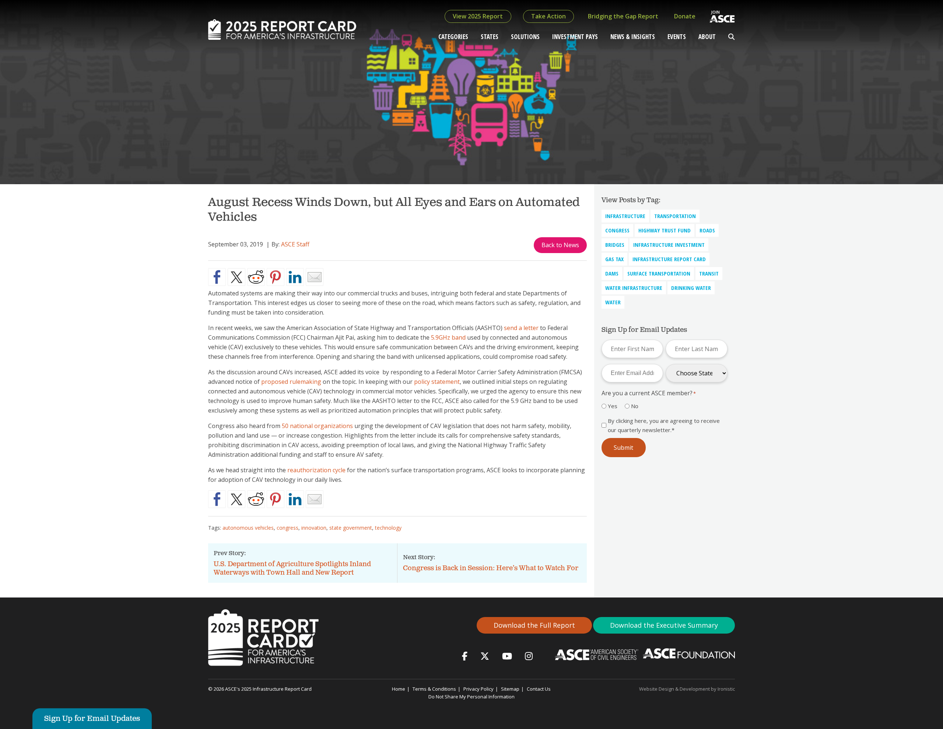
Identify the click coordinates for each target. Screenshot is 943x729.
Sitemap (510, 689)
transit (709, 273)
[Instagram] (529, 656)
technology (388, 527)
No (634, 406)
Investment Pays (575, 36)
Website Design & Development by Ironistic (687, 689)
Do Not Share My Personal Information (471, 696)
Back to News (560, 245)
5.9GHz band (448, 337)
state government (350, 527)
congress (287, 527)
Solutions (525, 36)
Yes (612, 406)
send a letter (521, 328)
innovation (313, 527)
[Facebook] (464, 656)
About (707, 36)
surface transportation (658, 273)
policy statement (437, 382)
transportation (675, 216)
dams (611, 273)
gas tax (614, 259)
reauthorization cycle (316, 470)
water (613, 302)
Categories (453, 36)
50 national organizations (317, 426)
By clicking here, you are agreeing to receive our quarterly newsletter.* (664, 425)
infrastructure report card (669, 259)
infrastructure (625, 216)
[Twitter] (484, 656)
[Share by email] (314, 277)
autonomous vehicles (248, 527)
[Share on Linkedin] (295, 277)
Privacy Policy (478, 689)
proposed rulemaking (291, 382)
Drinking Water (691, 287)
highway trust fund (664, 230)
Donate (684, 16)
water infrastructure (633, 287)
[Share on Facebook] (217, 277)
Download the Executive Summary (664, 625)
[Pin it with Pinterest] (275, 277)
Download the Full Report (534, 625)
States (489, 36)
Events (676, 36)
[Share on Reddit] (256, 277)
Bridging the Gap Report (623, 16)
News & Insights (632, 36)
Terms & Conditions (434, 689)
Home (398, 689)
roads (707, 230)
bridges (614, 244)
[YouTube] (507, 656)
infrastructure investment (669, 244)
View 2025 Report (478, 16)
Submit (623, 448)
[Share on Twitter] (236, 277)
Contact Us (539, 689)
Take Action (548, 16)
